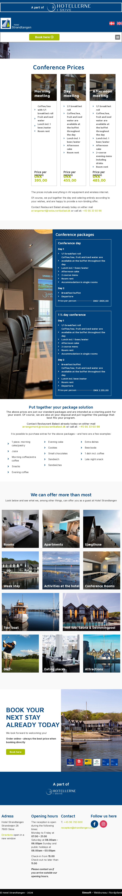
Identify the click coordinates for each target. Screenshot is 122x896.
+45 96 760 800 (73, 822)
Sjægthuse (93, 544)
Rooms (9, 544)
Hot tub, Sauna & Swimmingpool (90, 628)
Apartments (53, 544)
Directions (7, 834)
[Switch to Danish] (112, 23)
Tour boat (11, 628)
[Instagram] (103, 824)
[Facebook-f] (94, 824)
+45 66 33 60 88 (92, 210)
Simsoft (86, 892)
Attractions (94, 669)
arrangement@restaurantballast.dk (50, 210)
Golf (7, 669)
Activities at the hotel (61, 586)
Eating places (54, 669)
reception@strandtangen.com (77, 827)
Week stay (12, 586)
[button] (117, 37)
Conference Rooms (100, 586)
